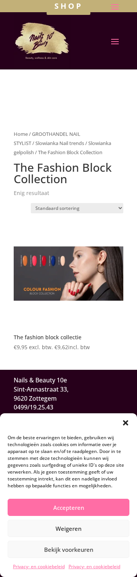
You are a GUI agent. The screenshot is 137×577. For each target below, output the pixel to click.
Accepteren (68, 507)
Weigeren (68, 528)
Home (21, 134)
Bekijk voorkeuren (68, 549)
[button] (125, 423)
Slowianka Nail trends (59, 143)
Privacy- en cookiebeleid (39, 566)
